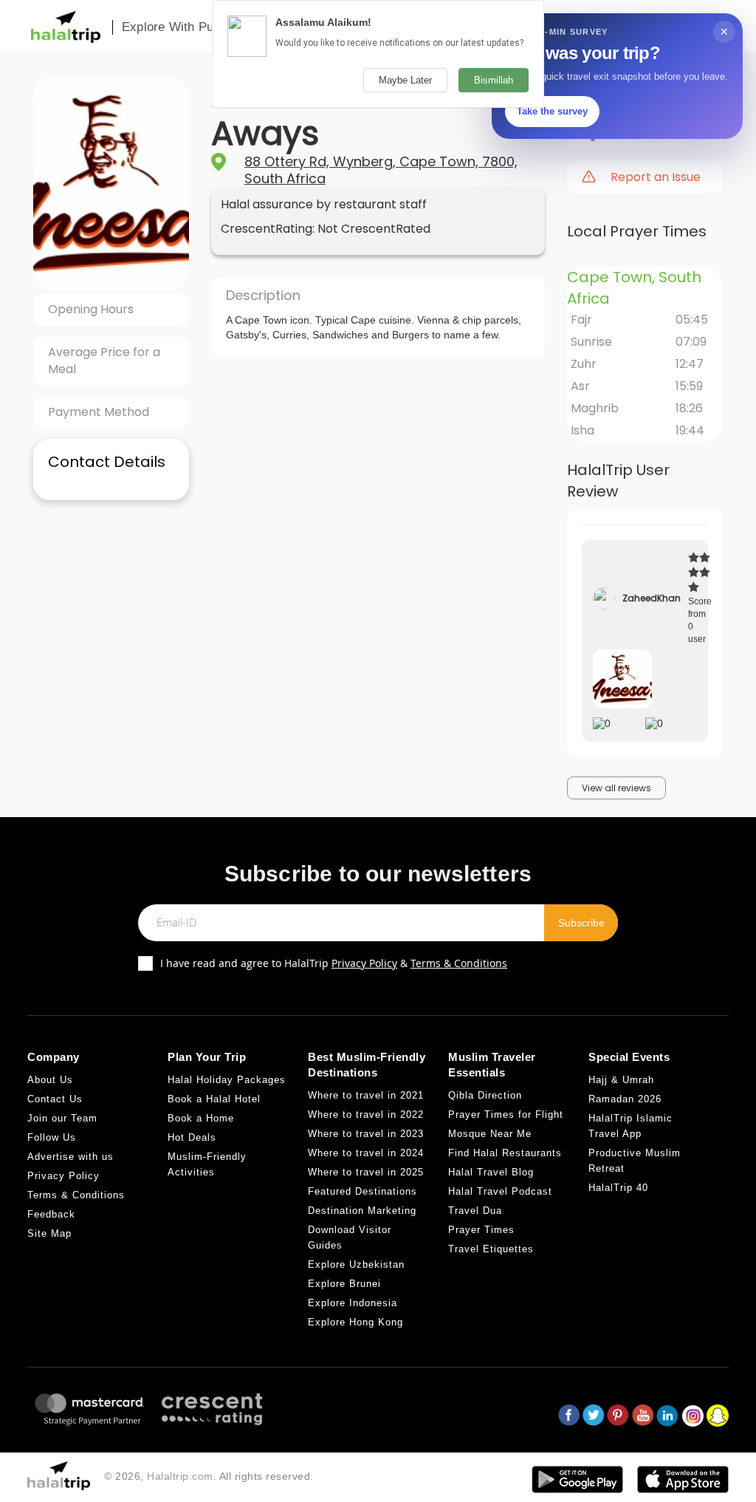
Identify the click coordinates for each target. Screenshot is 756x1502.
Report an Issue (656, 177)
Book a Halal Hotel (214, 1099)
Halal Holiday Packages (227, 1079)
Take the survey (552, 111)
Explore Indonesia (352, 1302)
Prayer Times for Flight (505, 1114)
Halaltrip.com (180, 1476)
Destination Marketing (362, 1210)
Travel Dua (475, 1210)
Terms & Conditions (458, 963)
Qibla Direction (485, 1095)
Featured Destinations (362, 1191)
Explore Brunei (344, 1283)
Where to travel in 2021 (366, 1095)
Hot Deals (192, 1137)
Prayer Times (481, 1229)
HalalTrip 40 (618, 1187)
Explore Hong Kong (355, 1322)
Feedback (51, 1214)
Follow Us (51, 1137)
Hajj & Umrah (621, 1079)
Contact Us (55, 1099)
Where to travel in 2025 (366, 1172)
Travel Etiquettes (491, 1248)
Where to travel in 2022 (366, 1114)
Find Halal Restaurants (505, 1152)
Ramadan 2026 (625, 1099)
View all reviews (616, 788)
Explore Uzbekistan (356, 1264)
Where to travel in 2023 (366, 1133)
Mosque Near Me (490, 1133)
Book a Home (201, 1118)
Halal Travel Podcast (500, 1191)
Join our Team (62, 1118)
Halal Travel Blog (491, 1172)
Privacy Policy (364, 963)
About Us (50, 1079)
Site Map (49, 1233)
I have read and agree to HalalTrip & (333, 963)
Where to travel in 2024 (366, 1152)
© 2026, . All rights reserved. (209, 1476)
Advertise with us (70, 1156)
